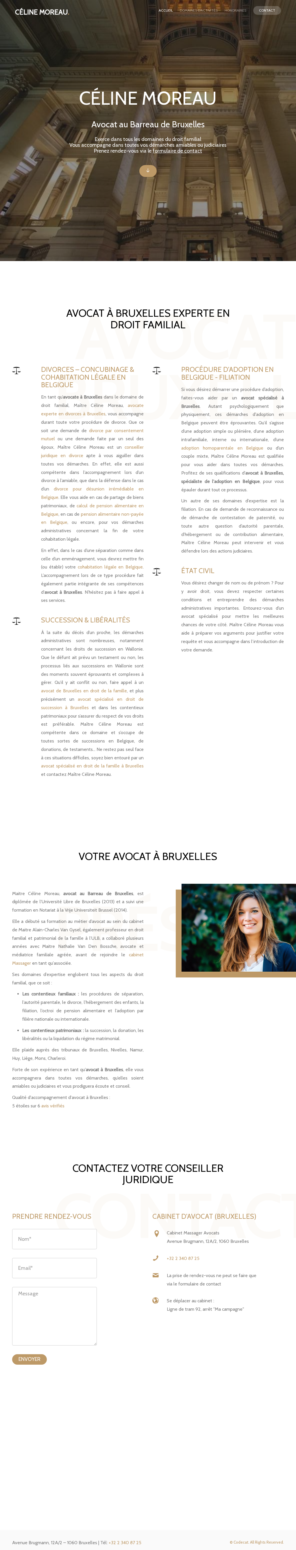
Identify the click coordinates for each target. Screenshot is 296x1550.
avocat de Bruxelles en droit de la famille (84, 690)
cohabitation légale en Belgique (110, 567)
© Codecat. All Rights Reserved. (257, 1542)
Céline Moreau (42, 12)
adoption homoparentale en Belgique (222, 448)
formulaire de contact (177, 151)
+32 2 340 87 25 (183, 1258)
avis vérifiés (52, 1106)
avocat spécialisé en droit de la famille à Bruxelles (92, 766)
